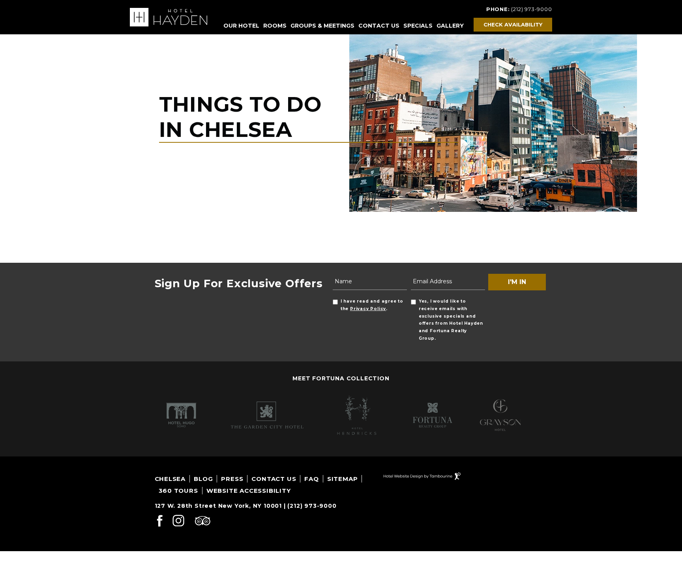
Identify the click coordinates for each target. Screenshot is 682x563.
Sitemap (342, 479)
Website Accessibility (248, 490)
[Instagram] (178, 522)
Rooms (275, 25)
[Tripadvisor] (202, 522)
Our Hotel (241, 25)
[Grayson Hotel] (500, 415)
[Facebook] (160, 522)
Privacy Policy (368, 308)
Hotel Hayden (168, 17)
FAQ (311, 479)
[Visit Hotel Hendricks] (353, 415)
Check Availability (512, 24)
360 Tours (178, 490)
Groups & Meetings (322, 25)
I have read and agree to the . (372, 305)
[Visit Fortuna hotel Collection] (427, 415)
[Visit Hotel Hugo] (179, 415)
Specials (418, 25)
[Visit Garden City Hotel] (263, 415)
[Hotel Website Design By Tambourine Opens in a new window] (422, 476)
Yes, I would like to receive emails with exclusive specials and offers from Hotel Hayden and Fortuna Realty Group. (451, 320)
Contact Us (378, 25)
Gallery (450, 25)
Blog (203, 479)
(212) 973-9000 (531, 9)
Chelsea (170, 479)
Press (232, 479)
